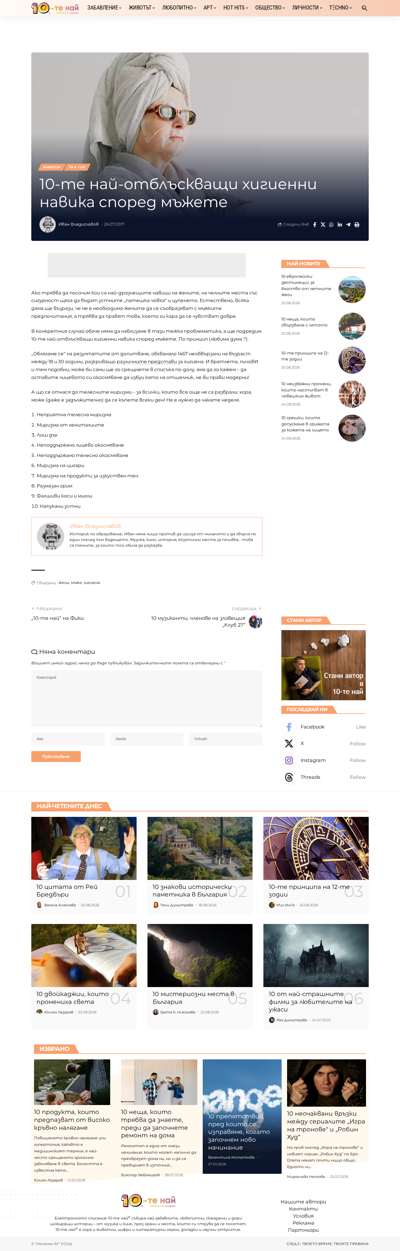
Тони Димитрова (176, 905)
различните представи (147, 361)
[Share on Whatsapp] (331, 224)
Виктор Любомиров (140, 1175)
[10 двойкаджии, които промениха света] (84, 955)
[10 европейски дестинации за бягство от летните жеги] (352, 289)
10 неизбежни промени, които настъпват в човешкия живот (306, 390)
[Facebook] (323, 727)
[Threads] (323, 777)
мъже (76, 582)
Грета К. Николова (177, 1012)
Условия (303, 1216)
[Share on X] (323, 224)
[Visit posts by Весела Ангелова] (39, 905)
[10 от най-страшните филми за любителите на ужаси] (316, 955)
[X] (323, 744)
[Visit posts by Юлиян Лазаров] (39, 1012)
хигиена (92, 582)
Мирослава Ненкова (306, 1176)
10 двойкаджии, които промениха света (72, 998)
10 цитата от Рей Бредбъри (67, 890)
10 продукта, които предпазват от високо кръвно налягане (72, 1119)
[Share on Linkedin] (340, 224)
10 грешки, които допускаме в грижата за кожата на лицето (305, 423)
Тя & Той (77, 167)
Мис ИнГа (285, 905)
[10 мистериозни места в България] (200, 955)
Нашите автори (303, 1202)
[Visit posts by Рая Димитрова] (272, 1020)
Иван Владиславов (79, 224)
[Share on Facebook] (314, 224)
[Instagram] (323, 760)
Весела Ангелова (60, 905)
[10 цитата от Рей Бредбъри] (84, 848)
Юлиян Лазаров (58, 1012)
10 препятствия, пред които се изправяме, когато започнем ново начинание (239, 1132)
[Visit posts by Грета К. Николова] (156, 1012)
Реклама (303, 1223)
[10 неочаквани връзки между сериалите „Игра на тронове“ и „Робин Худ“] (326, 1083)
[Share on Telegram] (348, 224)
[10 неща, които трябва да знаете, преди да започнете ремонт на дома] (159, 1082)
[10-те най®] (55, 8)
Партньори (303, 1230)
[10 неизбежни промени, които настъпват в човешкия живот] (352, 394)
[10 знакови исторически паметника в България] (200, 848)
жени (64, 582)
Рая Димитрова (291, 1020)
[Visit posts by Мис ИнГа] (272, 905)
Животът (52, 167)
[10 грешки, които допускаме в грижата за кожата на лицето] (352, 428)
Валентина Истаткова (231, 1157)
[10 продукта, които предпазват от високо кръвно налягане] (72, 1082)
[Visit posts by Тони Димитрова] (156, 905)
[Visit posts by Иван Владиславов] (47, 224)
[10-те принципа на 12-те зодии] (352, 360)
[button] (364, 8)
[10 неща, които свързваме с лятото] (352, 326)
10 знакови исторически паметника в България (192, 890)
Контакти (303, 1209)
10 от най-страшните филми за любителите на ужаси (310, 1001)
